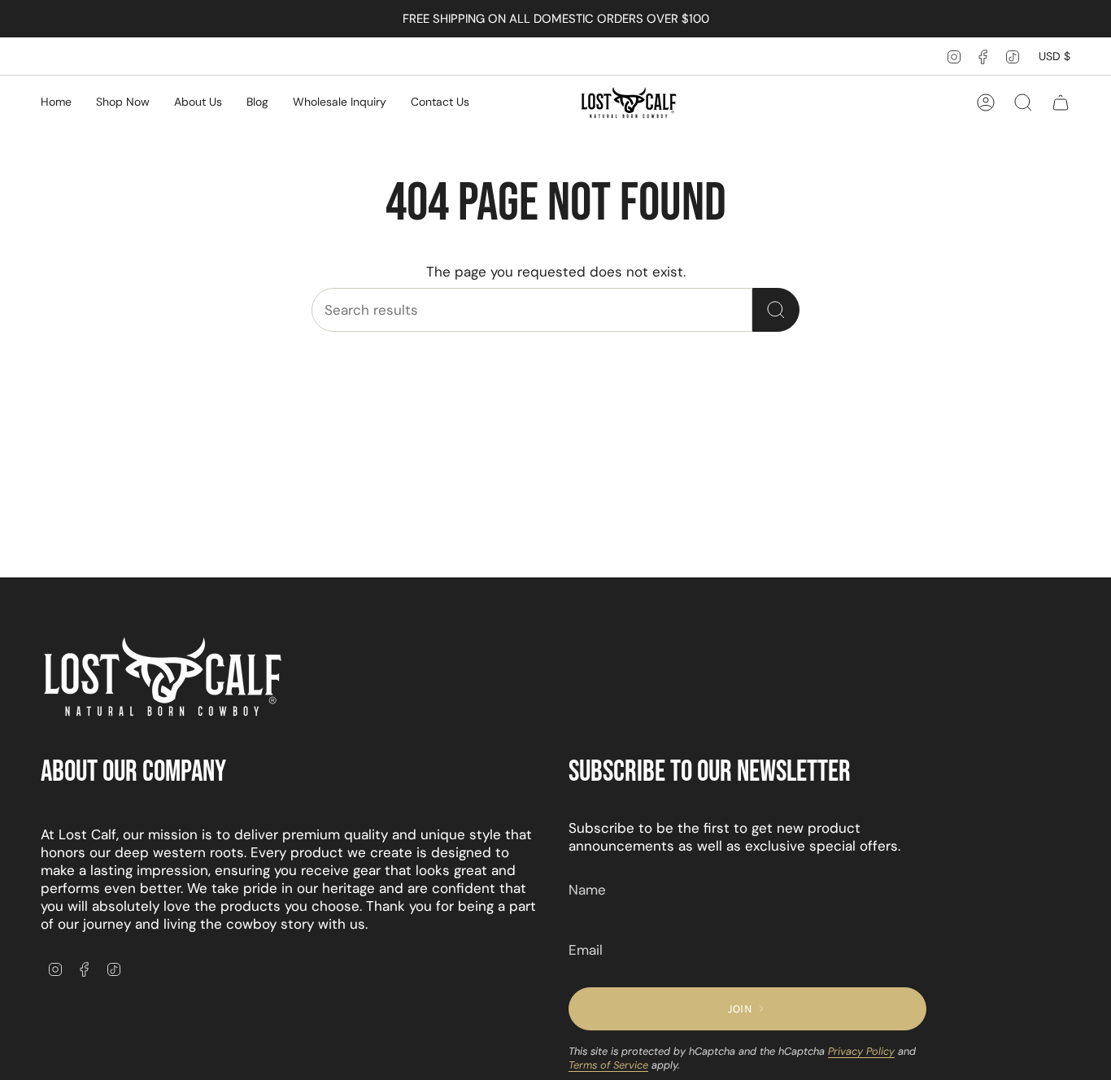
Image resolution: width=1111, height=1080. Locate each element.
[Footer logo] (163, 677)
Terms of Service (608, 1065)
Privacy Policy (861, 1051)
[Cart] (1060, 102)
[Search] (775, 310)
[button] (123, 103)
